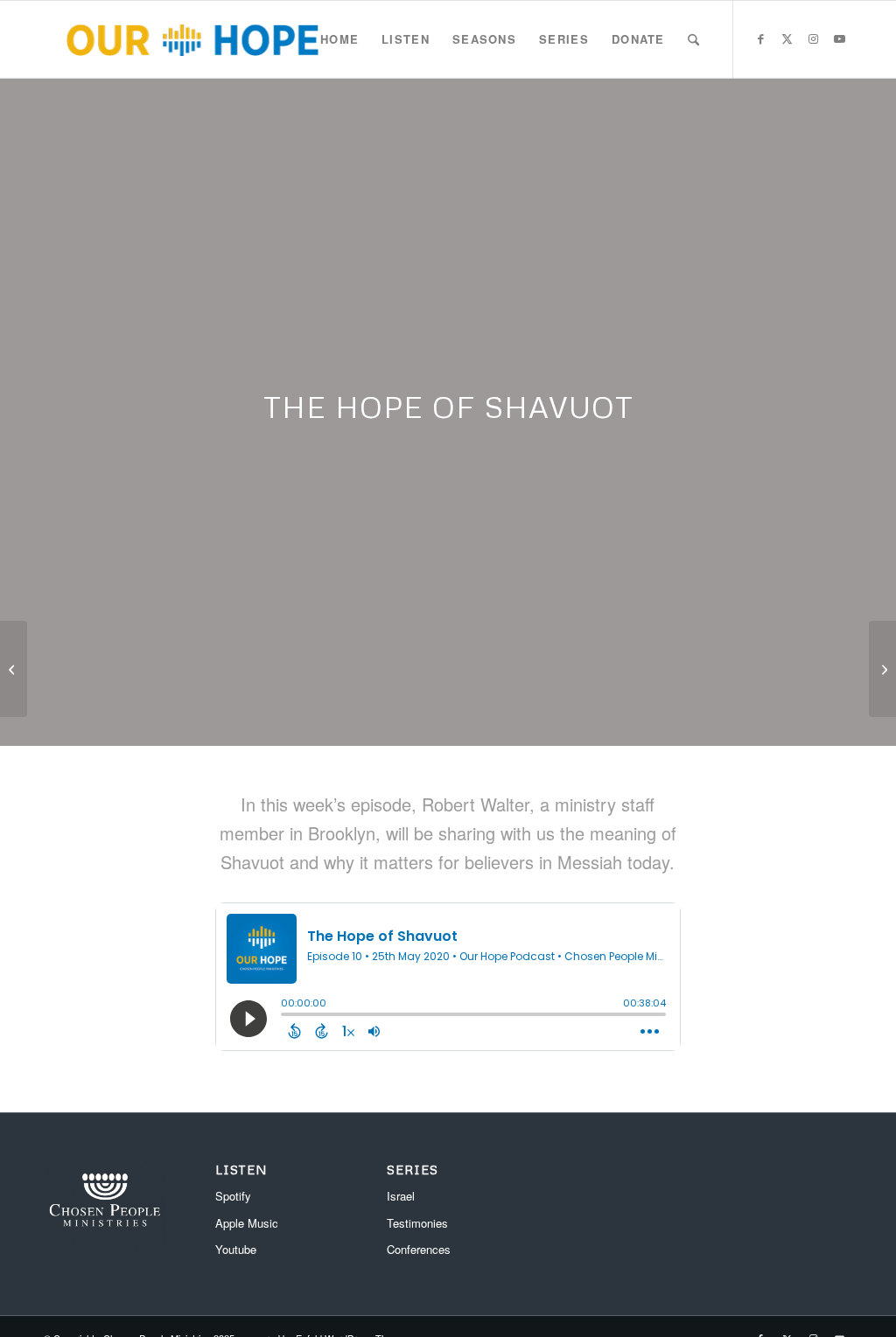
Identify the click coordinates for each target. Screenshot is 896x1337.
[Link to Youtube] (839, 38)
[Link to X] (787, 38)
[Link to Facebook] (760, 38)
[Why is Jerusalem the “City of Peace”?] (13, 669)
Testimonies (417, 1223)
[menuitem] (339, 39)
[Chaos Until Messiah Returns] (882, 669)
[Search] (693, 39)
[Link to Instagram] (813, 38)
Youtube (235, 1249)
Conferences (419, 1249)
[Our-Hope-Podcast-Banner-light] (192, 39)
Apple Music (246, 1223)
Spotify (233, 1195)
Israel (401, 1195)
